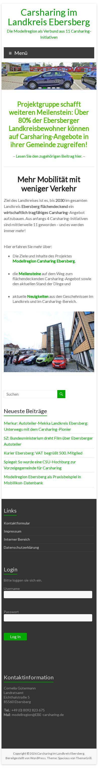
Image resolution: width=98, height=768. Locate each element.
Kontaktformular (17, 523)
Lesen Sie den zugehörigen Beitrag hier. (49, 156)
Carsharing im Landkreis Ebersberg (49, 17)
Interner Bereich (17, 539)
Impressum (12, 531)
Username (12, 588)
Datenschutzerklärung (21, 547)
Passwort (11, 612)
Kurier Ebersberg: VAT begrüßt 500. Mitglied (43, 452)
